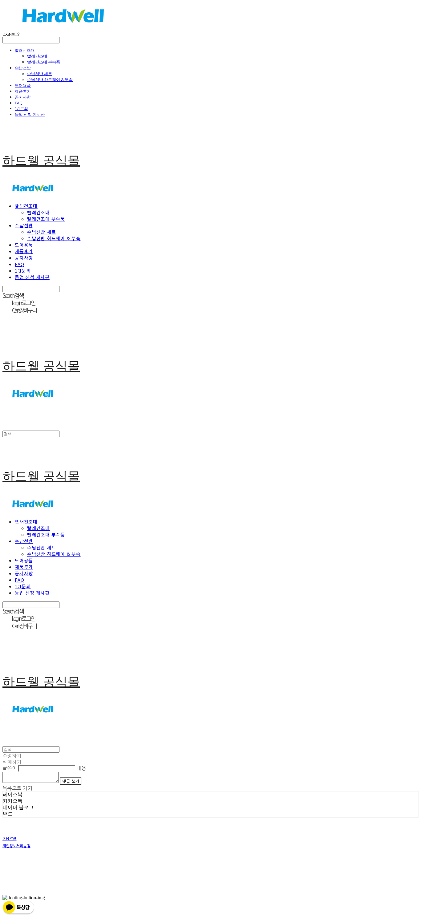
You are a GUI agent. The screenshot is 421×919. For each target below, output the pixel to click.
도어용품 (23, 85)
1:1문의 (21, 108)
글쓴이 (9, 768)
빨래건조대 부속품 (43, 62)
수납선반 (23, 68)
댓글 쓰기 (70, 781)
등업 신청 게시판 (30, 114)
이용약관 (9, 838)
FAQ (18, 103)
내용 (81, 768)
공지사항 (23, 97)
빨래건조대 (25, 50)
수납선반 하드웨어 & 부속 (50, 79)
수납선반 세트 (39, 73)
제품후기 (23, 91)
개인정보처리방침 (16, 845)
